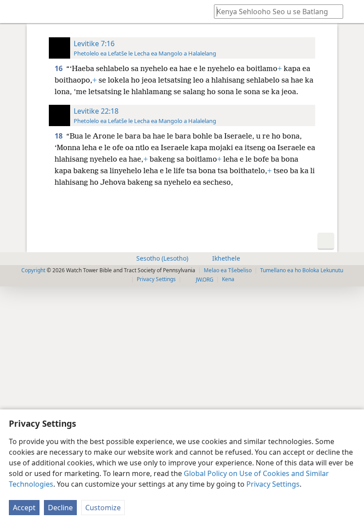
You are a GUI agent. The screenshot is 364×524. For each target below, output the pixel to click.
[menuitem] (13, 11)
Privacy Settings (273, 484)
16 (59, 68)
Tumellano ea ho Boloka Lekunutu (301, 270)
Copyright (33, 270)
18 (59, 136)
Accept (24, 507)
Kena (228, 279)
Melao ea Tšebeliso (228, 270)
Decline (60, 507)
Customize (103, 507)
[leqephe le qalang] (13, 11)
